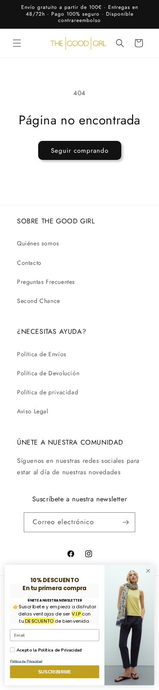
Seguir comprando (80, 150)
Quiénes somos (38, 243)
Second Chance (38, 301)
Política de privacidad (47, 392)
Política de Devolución (48, 373)
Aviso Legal (32, 411)
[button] (17, 43)
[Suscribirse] (125, 522)
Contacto (29, 262)
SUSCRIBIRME (54, 671)
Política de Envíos (42, 354)
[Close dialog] (148, 570)
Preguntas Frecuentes (46, 282)
